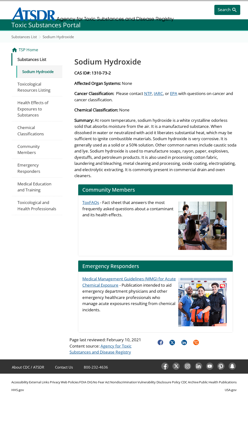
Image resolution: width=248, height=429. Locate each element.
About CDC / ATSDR (28, 367)
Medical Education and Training (34, 187)
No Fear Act (101, 382)
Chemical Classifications (30, 131)
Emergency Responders (28, 168)
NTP (148, 93)
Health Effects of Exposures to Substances (32, 109)
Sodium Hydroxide (58, 36)
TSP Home (28, 49)
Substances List (24, 36)
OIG (90, 382)
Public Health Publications (218, 382)
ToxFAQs (90, 202)
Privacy (55, 382)
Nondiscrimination (123, 382)
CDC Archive (190, 382)
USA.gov (231, 390)
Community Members (28, 149)
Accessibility (20, 382)
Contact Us (64, 367)
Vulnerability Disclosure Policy (159, 382)
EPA (173, 93)
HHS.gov (17, 390)
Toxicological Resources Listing (33, 87)
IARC (158, 93)
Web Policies (70, 382)
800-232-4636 (96, 367)
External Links (39, 382)
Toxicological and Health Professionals (36, 205)
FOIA (82, 382)
